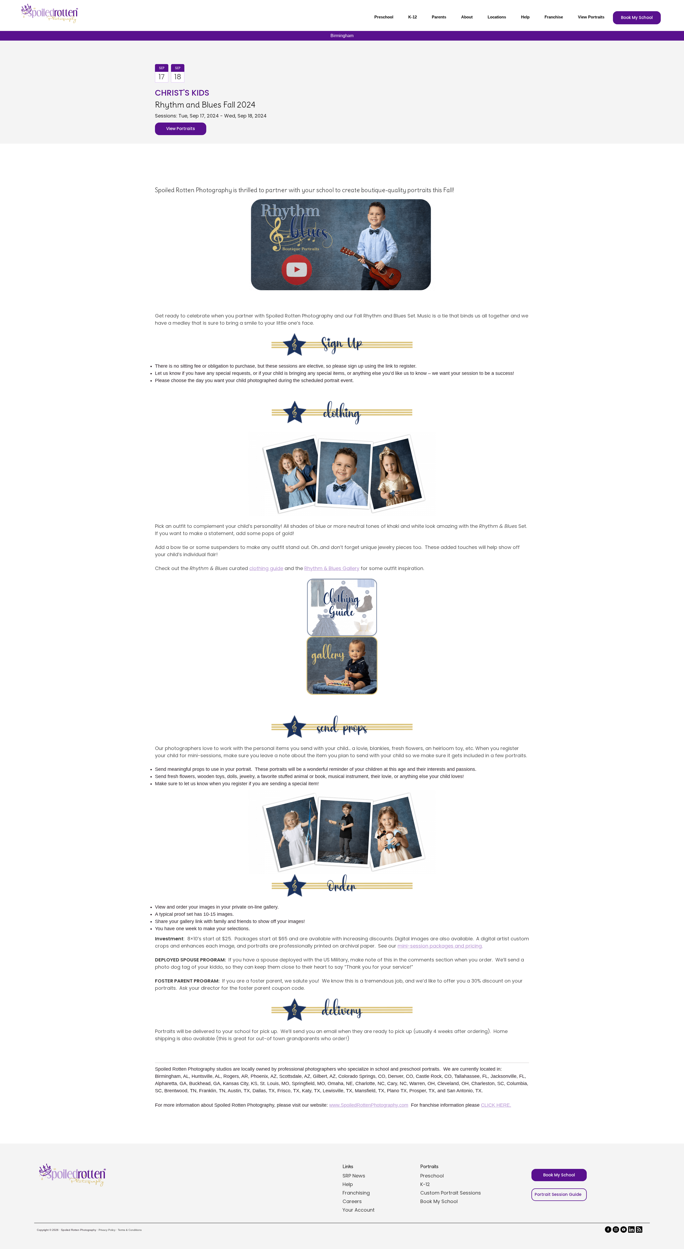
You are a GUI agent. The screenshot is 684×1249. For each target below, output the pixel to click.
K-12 (412, 17)
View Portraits (591, 17)
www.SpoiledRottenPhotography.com (368, 1105)
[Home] (49, 13)
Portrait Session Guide (558, 1194)
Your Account (359, 1210)
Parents (439, 17)
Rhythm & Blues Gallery (331, 568)
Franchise (554, 17)
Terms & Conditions (130, 1229)
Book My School (637, 17)
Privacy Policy (107, 1229)
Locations (497, 17)
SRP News (354, 1175)
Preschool (383, 17)
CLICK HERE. (496, 1105)
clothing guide (266, 568)
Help (525, 17)
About (467, 17)
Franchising (356, 1192)
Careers (352, 1201)
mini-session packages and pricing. (440, 945)
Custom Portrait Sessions (450, 1192)
